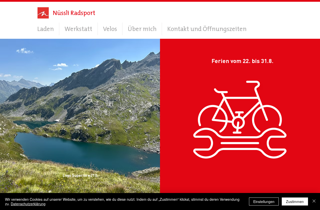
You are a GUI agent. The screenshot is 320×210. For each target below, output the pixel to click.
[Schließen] (314, 201)
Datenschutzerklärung (28, 203)
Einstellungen (263, 201)
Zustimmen (295, 201)
